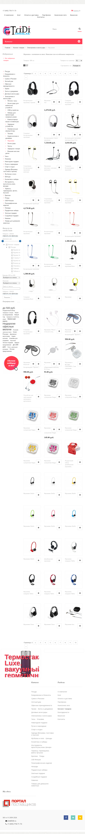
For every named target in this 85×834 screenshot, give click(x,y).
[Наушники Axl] (53, 88)
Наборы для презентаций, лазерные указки (11, 115)
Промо (7, 88)
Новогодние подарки (12, 161)
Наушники (47, 297)
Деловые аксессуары (12, 94)
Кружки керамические (20, 250)
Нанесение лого (60, 15)
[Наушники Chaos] (32, 612)
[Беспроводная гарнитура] (32, 187)
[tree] (11, 258)
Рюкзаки (5, 334)
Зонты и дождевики (11, 91)
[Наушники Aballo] (32, 481)
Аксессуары (12, 143)
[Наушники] (53, 285)
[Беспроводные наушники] (32, 219)
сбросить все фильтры (10, 236)
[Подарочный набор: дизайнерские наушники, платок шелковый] (73, 449)
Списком (27, 65)
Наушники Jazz (69, 624)
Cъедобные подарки (11, 216)
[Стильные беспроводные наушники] (32, 318)
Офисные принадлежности (41, 705)
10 (75, 73)
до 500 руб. (9, 308)
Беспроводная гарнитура (31, 203)
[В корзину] (54, 102)
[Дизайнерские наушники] (53, 547)
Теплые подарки (8, 342)
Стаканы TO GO (18, 258)
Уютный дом (9, 81)
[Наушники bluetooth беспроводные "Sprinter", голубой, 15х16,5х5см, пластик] (73, 318)
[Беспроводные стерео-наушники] (53, 121)
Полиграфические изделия (41, 763)
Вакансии (73, 15)
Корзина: (76, 11)
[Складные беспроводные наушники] (73, 88)
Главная (7, 48)
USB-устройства (13, 110)
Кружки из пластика (20, 252)
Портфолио (46, 15)
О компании (9, 15)
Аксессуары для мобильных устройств (12, 105)
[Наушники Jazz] (73, 612)
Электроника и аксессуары (36, 48)
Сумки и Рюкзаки (10, 79)
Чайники (16, 268)
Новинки (7, 218)
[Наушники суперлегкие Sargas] (53, 383)
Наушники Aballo (28, 493)
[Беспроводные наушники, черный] (32, 88)
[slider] (3, 241)
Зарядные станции (14, 149)
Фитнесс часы (12, 101)
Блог (19, 15)
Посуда (7, 71)
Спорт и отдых (10, 167)
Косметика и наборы (11, 179)
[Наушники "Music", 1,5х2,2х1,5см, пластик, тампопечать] (53, 318)
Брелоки (8, 195)
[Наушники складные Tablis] (73, 547)
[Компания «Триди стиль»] (18, 30)
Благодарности (63, 712)
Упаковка (8, 159)
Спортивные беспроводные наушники (48, 200)
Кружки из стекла (19, 260)
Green (15, 332)
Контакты (40, 17)
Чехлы (10, 146)
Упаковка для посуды (20, 266)
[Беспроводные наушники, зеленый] (53, 252)
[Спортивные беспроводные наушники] (53, 187)
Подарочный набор (9, 310)
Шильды (8, 176)
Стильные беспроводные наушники (28, 331)
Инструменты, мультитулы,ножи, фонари (9, 184)
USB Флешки (9, 200)
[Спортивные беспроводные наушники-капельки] (32, 154)
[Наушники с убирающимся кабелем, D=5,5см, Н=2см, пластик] (53, 350)
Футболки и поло (10, 174)
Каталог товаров (18, 48)
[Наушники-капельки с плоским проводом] (53, 154)
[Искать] (80, 29)
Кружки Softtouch (19, 255)
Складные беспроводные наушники (69, 102)
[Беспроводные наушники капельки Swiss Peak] (73, 121)
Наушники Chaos (28, 624)
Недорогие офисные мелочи (9, 326)
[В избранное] (38, 102)
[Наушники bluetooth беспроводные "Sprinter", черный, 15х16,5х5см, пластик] (32, 350)
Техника (10, 133)
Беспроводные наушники (73, 236)
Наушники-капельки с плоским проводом (50, 168)
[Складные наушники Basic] (73, 252)
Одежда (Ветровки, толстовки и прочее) (42, 734)
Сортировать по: (66, 65)
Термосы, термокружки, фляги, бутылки (10, 191)
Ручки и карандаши (11, 164)
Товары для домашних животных (39, 785)
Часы (6, 156)
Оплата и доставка (31, 15)
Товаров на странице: (67, 60)
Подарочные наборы (11, 210)
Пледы (7, 198)
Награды (8, 208)
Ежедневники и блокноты (41, 695)
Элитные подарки (11, 213)
